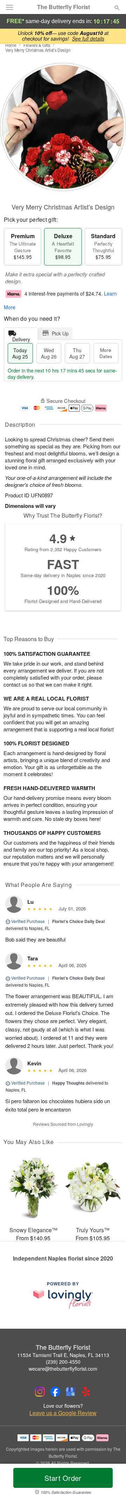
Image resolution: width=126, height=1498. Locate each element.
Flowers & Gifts (36, 45)
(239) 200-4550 (63, 1361)
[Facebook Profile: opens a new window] (55, 1392)
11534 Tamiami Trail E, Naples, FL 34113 (63, 1354)
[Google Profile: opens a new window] (71, 1392)
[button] (111, 1482)
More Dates (105, 353)
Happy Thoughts (68, 1083)
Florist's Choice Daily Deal (78, 921)
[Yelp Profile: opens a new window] (86, 1392)
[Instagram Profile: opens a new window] (40, 1392)
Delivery (21, 338)
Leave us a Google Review (63, 1413)
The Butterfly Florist (63, 7)
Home (10, 45)
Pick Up (60, 333)
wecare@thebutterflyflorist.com (63, 1368)
